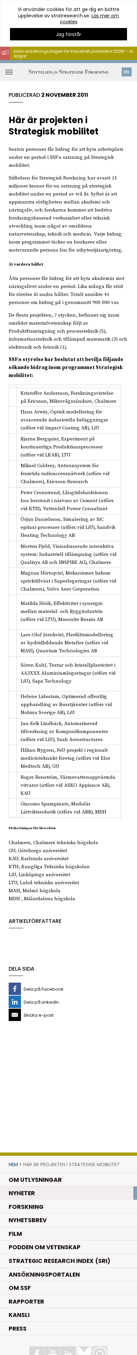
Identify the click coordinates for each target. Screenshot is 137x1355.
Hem (13, 1164)
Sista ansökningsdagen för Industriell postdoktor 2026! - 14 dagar (73, 53)
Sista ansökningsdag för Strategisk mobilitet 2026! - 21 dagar (68, 63)
